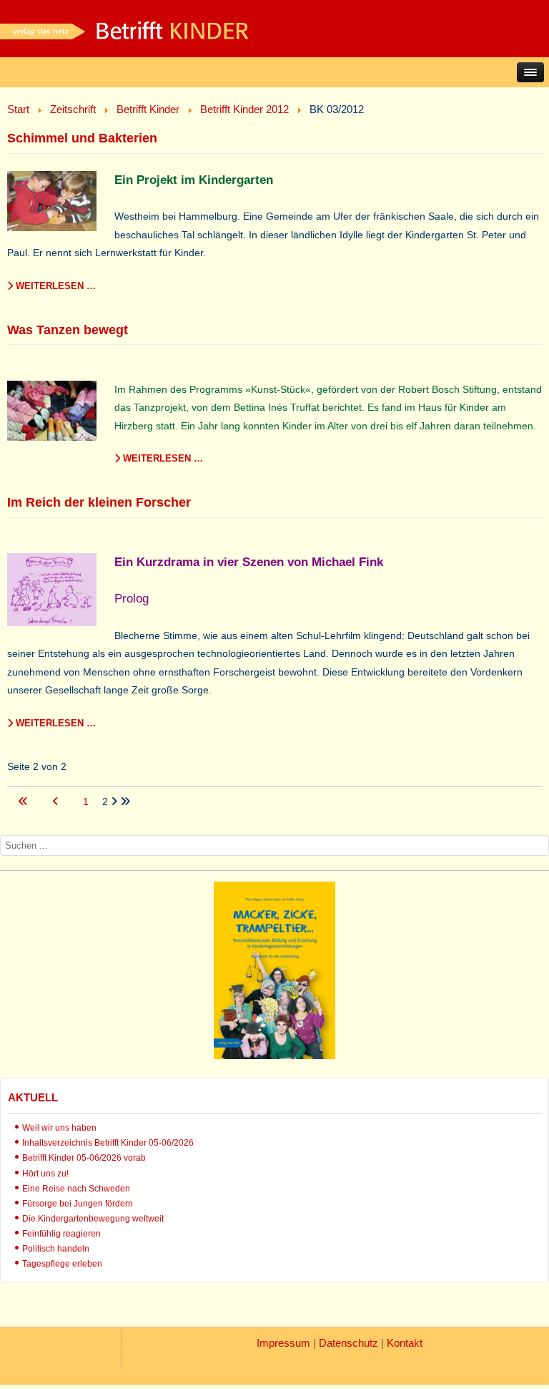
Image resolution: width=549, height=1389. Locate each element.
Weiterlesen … (54, 286)
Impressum (283, 1343)
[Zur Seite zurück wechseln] (56, 801)
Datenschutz (348, 1343)
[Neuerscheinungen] (274, 1055)
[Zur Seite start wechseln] (24, 801)
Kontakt (404, 1343)
